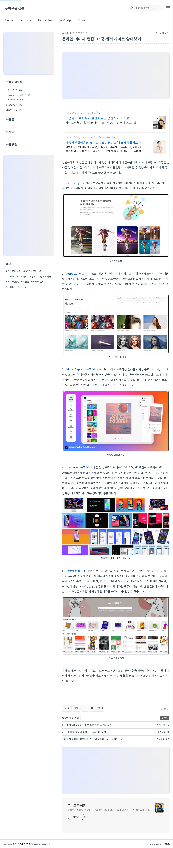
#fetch (25, 281)
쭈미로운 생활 (14, 8)
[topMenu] (168, 7)
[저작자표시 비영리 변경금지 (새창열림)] (165, 709)
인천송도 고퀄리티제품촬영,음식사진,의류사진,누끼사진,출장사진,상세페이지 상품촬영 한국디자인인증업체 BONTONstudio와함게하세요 (105, 149)
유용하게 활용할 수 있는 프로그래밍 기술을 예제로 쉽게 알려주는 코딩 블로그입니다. (109, 809)
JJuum (166, 843)
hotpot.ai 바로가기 (77, 273)
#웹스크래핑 (44, 276)
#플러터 (10, 287)
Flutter (82, 20)
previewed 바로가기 (78, 467)
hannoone (25, 20)
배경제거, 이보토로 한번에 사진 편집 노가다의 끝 (97, 118)
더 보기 (165, 718)
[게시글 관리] (85, 708)
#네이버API (12, 281)
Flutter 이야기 (18, 99)
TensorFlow (45, 20)
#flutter (21, 287)
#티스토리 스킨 (13, 271)
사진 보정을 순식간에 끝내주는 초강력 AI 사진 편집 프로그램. (101, 122)
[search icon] (131, 8)
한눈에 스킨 (14, 109)
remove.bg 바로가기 (78, 183)
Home (9, 20)
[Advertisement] (29, 53)
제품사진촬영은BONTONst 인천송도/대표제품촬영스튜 (103, 142)
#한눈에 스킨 (37, 281)
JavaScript (65, 20)
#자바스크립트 (28, 276)
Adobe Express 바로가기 (80, 369)
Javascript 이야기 (20, 94)
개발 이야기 (14, 89)
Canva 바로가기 (75, 571)
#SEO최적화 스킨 (32, 271)
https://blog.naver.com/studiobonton (89, 137)
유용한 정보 (68, 33)
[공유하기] (76, 708)
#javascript (12, 276)
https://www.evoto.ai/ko (80, 112)
